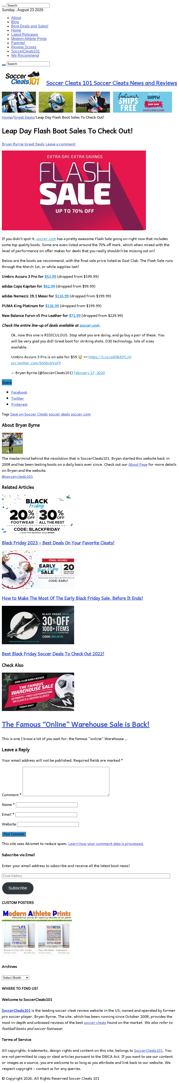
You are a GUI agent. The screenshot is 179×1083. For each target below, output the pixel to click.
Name (8, 804)
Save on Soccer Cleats (29, 414)
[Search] (4, 6)
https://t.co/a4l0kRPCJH (110, 357)
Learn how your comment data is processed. (106, 843)
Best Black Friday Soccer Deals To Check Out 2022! (53, 653)
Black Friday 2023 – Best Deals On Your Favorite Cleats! (58, 542)
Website (9, 824)
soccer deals (59, 414)
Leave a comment (60, 144)
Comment (12, 794)
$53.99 (50, 276)
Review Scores (23, 47)
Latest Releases (24, 35)
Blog (15, 22)
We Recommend (25, 55)
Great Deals (24, 117)
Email (8, 814)
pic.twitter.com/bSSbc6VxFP (36, 363)
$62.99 (49, 286)
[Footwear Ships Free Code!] (87, 111)
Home (16, 30)
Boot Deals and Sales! (29, 26)
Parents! (18, 43)
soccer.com (46, 238)
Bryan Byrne (13, 144)
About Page (138, 464)
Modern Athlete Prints (29, 39)
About (16, 18)
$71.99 (75, 315)
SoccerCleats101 (25, 51)
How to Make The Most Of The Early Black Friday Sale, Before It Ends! (72, 597)
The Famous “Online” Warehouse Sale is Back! (76, 724)
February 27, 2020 (89, 372)
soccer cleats (95, 1022)
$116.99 (62, 296)
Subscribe (17, 888)
